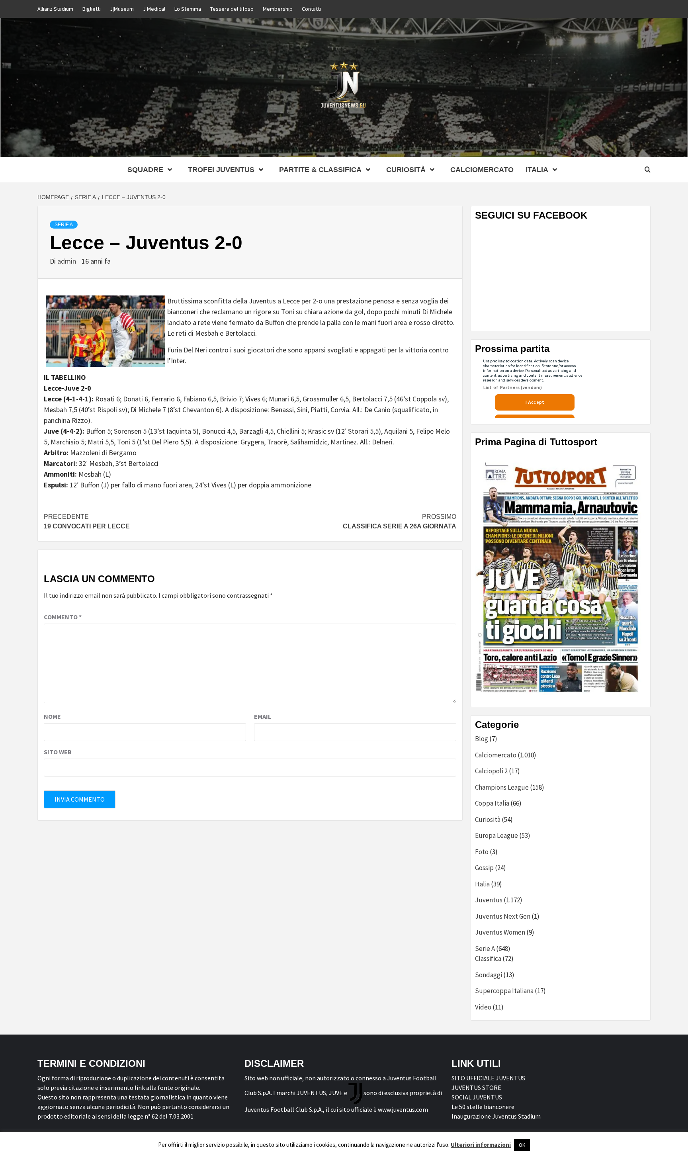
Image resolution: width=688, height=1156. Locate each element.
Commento (63, 617)
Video (483, 1007)
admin (67, 261)
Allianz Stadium (55, 8)
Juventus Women (500, 932)
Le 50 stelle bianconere (483, 1107)
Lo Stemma (187, 8)
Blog (481, 738)
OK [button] (522, 1145)
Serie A (64, 224)
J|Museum (122, 8)
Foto (482, 851)
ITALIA (537, 170)
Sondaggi (488, 974)
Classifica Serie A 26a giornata (399, 521)
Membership (278, 8)
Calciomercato (482, 170)
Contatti (311, 8)
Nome (52, 716)
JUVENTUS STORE (476, 1087)
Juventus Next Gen (502, 916)
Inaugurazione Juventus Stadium (496, 1116)
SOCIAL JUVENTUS (477, 1097)
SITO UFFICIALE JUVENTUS (488, 1078)
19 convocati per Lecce (87, 521)
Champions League (502, 787)
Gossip (484, 867)
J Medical (154, 8)
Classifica (488, 958)
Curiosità (406, 170)
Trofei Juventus (221, 170)
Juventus (488, 900)
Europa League (496, 835)
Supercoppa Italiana (504, 990)
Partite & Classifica (320, 170)
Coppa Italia (492, 803)
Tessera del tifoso (232, 8)
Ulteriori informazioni (481, 1144)
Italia (482, 884)
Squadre (145, 170)
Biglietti (91, 8)
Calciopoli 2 (491, 771)
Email (262, 716)
